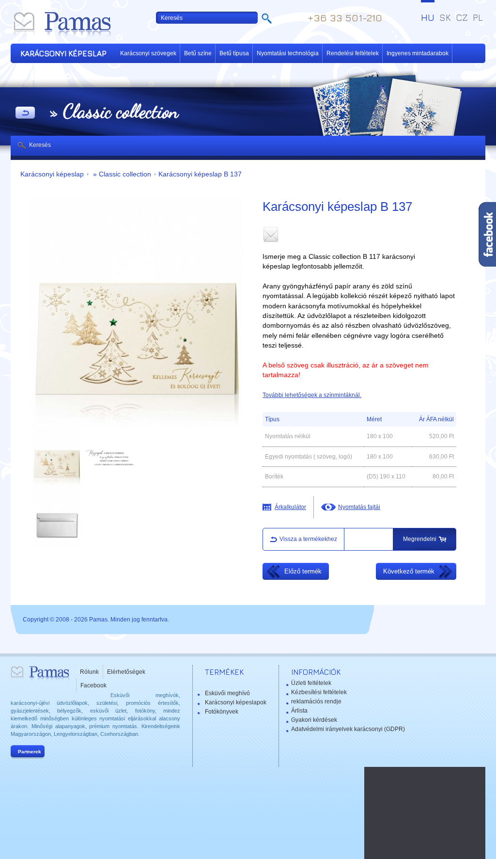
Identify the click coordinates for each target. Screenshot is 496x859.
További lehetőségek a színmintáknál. (312, 395)
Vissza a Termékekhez (25, 113)
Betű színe (198, 53)
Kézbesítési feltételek (319, 692)
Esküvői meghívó (227, 693)
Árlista (299, 710)
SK (445, 17)
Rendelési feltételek (352, 53)
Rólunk (89, 671)
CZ (462, 17)
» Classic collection (121, 174)
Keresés (40, 145)
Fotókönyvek (221, 711)
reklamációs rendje (316, 701)
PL (478, 17)
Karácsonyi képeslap (52, 174)
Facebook (93, 685)
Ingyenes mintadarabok (418, 53)
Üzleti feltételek (311, 683)
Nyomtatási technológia (288, 53)
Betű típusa (234, 53)
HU (427, 17)
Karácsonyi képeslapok (235, 702)
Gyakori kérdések (314, 719)
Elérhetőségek (126, 671)
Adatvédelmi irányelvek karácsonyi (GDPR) (348, 729)
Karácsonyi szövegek (148, 53)
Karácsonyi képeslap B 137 (200, 174)
